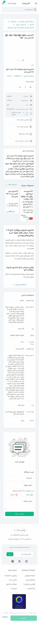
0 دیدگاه (9, 76)
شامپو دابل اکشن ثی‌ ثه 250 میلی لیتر (12, 205)
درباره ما (14, 588)
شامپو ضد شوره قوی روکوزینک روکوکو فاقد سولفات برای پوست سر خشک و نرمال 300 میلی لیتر (27, 211)
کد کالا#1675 (18, 76)
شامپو (32, 25)
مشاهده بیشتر (20, 285)
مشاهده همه (12, 185)
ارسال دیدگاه (19, 514)
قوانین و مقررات (29, 584)
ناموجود (24, 618)
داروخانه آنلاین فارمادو (27, 22)
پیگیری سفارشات (10, 576)
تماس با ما (13, 580)
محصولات (13, 22)
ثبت (9, 554)
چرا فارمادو (31, 588)
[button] (7, 205)
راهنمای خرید (30, 580)
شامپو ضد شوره (21, 25)
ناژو (33, 65)
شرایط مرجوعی (30, 576)
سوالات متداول (11, 584)
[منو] (36, 3)
